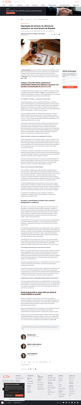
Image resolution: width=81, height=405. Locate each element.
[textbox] (18, 2)
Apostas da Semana (29, 379)
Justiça (60, 384)
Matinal (28, 388)
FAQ (3, 402)
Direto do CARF (30, 381)
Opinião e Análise (62, 388)
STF (59, 382)
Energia (60, 386)
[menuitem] (5, 5)
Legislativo (61, 380)
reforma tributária (26, 70)
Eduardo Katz (24, 33)
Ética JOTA (71, 380)
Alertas (49, 394)
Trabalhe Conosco (17, 402)
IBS (25, 78)
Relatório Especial (41, 388)
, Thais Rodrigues (41, 33)
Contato (9, 402)
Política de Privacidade (71, 383)
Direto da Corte (30, 383)
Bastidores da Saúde (52, 380)
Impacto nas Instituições (18, 381)
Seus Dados (71, 388)
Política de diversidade (71, 386)
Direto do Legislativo (29, 386)
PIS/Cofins (24, 76)
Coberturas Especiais (61, 391)
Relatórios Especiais (29, 392)
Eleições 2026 (61, 396)
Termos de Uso (72, 391)
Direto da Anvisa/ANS (50, 383)
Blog (70, 395)
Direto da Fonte (40, 384)
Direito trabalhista (62, 394)
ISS (42, 92)
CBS (22, 78)
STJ (46, 129)
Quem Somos (71, 393)
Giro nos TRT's (40, 386)
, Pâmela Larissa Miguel (32, 33)
